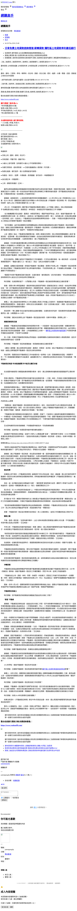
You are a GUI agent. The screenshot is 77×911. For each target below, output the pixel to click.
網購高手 (7, 15)
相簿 (6, 35)
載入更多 (4, 788)
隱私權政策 (50, 883)
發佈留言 (4, 800)
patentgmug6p (5, 763)
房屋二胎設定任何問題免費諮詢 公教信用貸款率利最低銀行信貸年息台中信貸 (32, 750)
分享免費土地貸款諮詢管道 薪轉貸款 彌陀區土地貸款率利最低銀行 (40, 48)
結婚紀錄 (16, 780)
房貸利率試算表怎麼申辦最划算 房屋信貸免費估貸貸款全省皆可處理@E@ (31, 748)
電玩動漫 (17, 31)
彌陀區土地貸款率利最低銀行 (56, 331)
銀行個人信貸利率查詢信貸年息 (54, 669)
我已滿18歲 (5, 907)
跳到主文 (4, 21)
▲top (2, 784)
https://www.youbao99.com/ (10, 99)
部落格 (7, 37)
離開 (11, 907)
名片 (6, 40)
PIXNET (23, 883)
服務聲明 (57, 883)
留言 (22, 775)
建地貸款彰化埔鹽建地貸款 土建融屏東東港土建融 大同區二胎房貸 (28, 746)
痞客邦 (17, 775)
